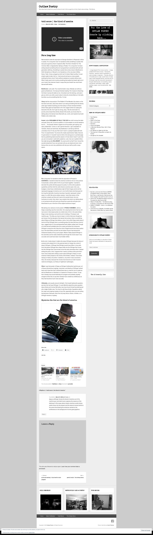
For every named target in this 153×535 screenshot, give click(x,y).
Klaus (56, 24)
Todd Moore (61, 14)
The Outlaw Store (71, 14)
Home (41, 14)
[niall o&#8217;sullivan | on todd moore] (62, 370)
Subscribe (94, 253)
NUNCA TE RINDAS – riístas (97, 205)
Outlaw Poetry (48, 6)
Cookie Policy (32, 532)
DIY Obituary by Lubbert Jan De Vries (99, 130)
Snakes (92, 118)
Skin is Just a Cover (95, 122)
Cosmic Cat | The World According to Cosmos (101, 198)
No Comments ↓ (62, 24)
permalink (70, 384)
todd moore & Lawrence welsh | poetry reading (76, 375)
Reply (44, 414)
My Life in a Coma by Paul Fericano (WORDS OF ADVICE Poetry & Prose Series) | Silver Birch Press (101, 193)
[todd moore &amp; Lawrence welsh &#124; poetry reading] (76, 370)
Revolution (92, 123)
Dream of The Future (95, 120)
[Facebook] (112, 521)
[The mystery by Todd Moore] (47, 370)
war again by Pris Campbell (96, 135)
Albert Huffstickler (50, 14)
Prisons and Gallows (95, 125)
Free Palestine (93, 117)
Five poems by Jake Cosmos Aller (98, 200)
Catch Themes (110, 525)
